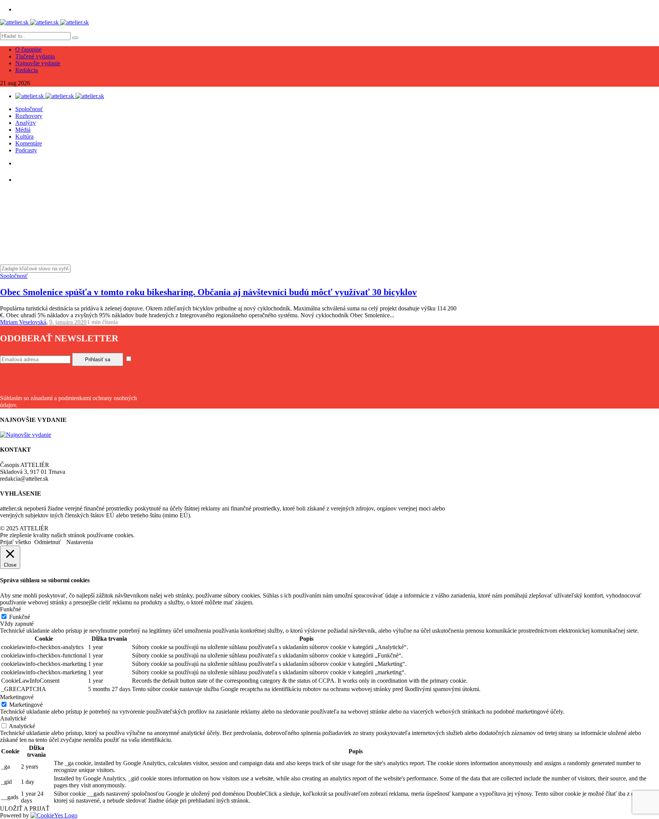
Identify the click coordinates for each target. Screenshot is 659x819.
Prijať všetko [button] (15, 542)
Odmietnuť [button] (47, 542)
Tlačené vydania (35, 56)
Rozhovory (28, 116)
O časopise (28, 49)
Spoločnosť (29, 109)
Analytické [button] (13, 718)
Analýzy (25, 123)
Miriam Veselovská (23, 322)
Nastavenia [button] (79, 542)
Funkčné (19, 617)
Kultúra (24, 136)
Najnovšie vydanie (37, 63)
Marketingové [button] (17, 697)
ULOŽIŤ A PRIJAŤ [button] (25, 808)
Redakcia (26, 70)
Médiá (23, 129)
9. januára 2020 (68, 322)
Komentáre (28, 143)
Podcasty (26, 150)
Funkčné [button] (10, 609)
